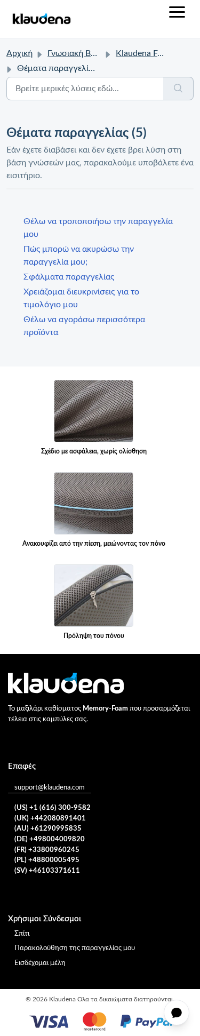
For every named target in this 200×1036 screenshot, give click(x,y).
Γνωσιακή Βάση (76, 53)
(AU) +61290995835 (48, 828)
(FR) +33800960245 (46, 850)
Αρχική (19, 53)
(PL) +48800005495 (46, 860)
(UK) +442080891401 (50, 818)
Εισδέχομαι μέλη (40, 963)
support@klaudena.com (49, 787)
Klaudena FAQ (143, 53)
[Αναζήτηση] (178, 88)
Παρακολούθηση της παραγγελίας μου (74, 948)
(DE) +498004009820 (49, 839)
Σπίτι (21, 933)
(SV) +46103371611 (47, 870)
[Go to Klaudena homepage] (41, 19)
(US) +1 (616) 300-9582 (52, 807)
